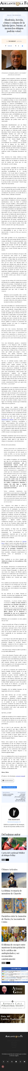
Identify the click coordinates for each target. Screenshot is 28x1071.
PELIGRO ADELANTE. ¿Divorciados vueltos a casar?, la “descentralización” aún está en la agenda (19, 797)
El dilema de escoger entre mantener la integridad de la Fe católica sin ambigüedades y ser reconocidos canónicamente (13, 951)
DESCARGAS (14, 1042)
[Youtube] (24, 1061)
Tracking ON (20, 982)
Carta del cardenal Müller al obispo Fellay (13, 854)
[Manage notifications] (3, 1066)
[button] (2, 9)
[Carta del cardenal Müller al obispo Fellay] (14, 843)
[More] (22, 46)
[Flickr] (7, 1061)
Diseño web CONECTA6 (14, 1059)
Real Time (16, 982)
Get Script (11, 982)
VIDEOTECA (14, 1044)
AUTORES (14, 1045)
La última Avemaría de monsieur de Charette (12, 892)
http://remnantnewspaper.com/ (14, 822)
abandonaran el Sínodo (8, 419)
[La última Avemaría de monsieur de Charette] (14, 880)
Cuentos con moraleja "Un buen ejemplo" (8, 794)
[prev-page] (3, 860)
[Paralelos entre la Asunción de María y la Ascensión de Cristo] (14, 905)
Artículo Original (20, 776)
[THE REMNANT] (14, 812)
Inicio (9, 15)
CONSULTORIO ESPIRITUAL (14, 1040)
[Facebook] (3, 1061)
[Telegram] (16, 1061)
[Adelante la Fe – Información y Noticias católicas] (14, 3)
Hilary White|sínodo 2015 (9, 787)
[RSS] (11, 1061)
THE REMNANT (16, 15)
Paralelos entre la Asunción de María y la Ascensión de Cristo (14, 919)
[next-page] (7, 860)
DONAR (14, 1047)
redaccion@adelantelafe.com (14, 1050)
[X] (20, 1061)
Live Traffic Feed (16, 968)
